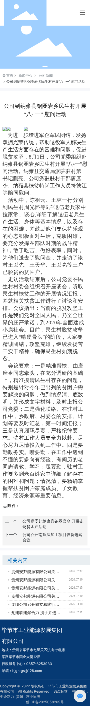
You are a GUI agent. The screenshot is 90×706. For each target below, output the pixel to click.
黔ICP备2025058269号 (45, 702)
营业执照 (33, 696)
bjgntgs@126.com (27, 670)
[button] (45, 66)
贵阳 (19, 696)
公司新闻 (46, 75)
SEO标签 (61, 691)
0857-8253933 (39, 664)
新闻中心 (25, 75)
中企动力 (7, 696)
